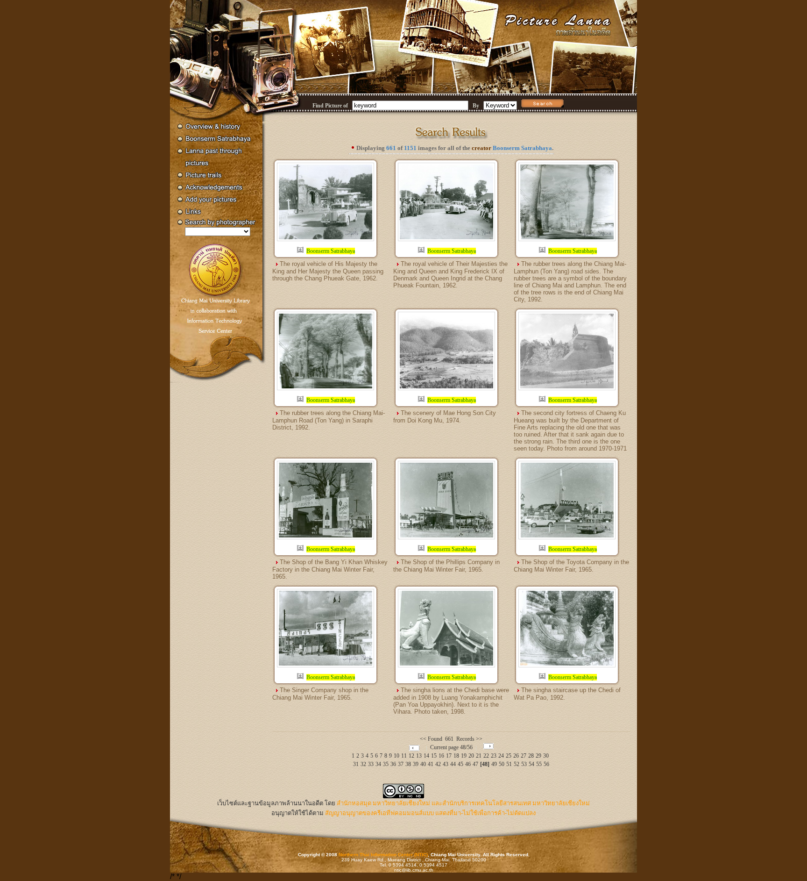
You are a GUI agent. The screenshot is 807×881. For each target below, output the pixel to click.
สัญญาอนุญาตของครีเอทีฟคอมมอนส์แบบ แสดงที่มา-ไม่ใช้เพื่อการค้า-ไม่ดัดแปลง (430, 813)
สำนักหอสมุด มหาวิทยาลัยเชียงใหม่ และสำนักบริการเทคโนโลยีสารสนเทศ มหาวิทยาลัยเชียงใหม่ (463, 803)
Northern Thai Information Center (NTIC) (383, 854)
